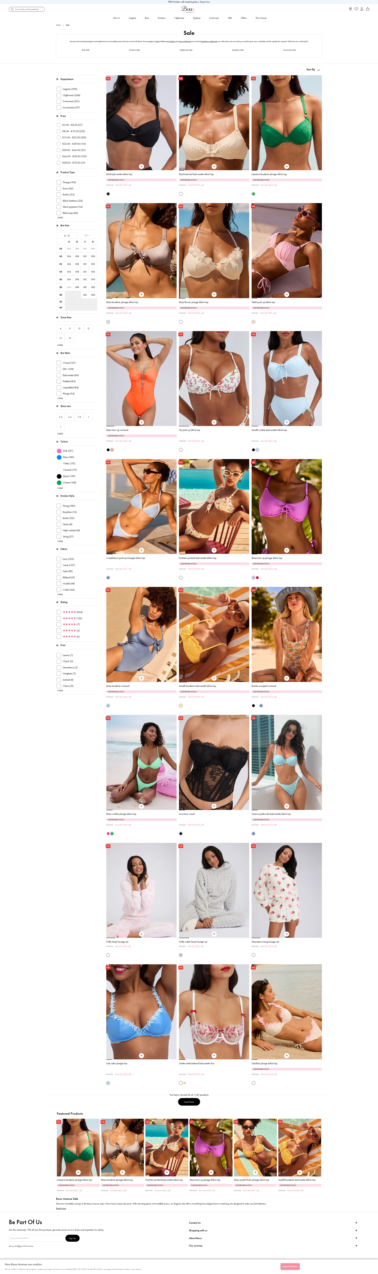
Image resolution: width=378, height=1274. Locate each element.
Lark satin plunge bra (116, 1063)
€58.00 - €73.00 (73, 162)
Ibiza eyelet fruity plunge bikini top (162, 1179)
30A (69, 256)
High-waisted (71, 530)
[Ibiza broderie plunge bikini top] (141, 294)
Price (63, 116)
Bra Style (65, 353)
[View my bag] (367, 10)
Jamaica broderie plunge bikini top (269, 174)
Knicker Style (67, 495)
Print (63, 645)
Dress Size (66, 317)
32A (69, 264)
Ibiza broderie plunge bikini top (122, 302)
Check (68, 661)
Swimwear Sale (289, 50)
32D (93, 264)
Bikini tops (70, 213)
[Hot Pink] (108, 833)
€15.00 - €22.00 (74, 137)
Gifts (230, 18)
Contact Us (195, 1222)
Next (319, 1150)
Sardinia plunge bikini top (264, 1063)
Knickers (162, 18)
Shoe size (66, 406)
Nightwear (179, 18)
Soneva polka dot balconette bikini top (271, 813)
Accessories (71, 107)
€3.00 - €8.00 (72, 124)
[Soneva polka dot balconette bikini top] (287, 806)
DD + (87, 235)
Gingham (69, 673)
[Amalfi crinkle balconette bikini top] (287, 422)
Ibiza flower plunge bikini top (193, 302)
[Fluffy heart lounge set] (141, 934)
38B (77, 287)
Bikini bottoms (73, 200)
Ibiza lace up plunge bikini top (267, 557)
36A (69, 279)
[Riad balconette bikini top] (141, 166)
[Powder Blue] (257, 450)
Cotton (69, 589)
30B (77, 256)
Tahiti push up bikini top (263, 302)
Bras (147, 18)
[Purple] (253, 578)
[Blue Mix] (108, 578)
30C (85, 256)
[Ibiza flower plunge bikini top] (214, 294)
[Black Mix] (253, 705)
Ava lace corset (187, 813)
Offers (244, 18)
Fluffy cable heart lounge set (193, 941)
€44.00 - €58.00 (74, 156)
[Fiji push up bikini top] (214, 422)
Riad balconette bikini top (119, 174)
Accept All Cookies (290, 1266)
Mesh (69, 565)
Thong (69, 505)
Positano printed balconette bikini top (197, 557)
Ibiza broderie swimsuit (117, 685)
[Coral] (112, 450)
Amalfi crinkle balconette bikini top (269, 430)
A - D (66, 235)
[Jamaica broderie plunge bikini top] (287, 166)
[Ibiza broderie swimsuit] (141, 678)
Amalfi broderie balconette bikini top (197, 685)
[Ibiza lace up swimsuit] (141, 422)
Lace (68, 559)
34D (93, 271)
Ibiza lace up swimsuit (117, 430)
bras (157, 41)
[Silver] (108, 322)
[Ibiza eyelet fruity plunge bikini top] (166, 1147)
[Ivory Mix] (181, 450)
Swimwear (214, 18)
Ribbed (69, 577)
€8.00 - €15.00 (73, 131)
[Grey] (181, 955)
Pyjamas (197, 18)
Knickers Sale (134, 50)
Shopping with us (198, 1230)
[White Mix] (181, 1083)
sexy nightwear (185, 41)
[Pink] (253, 322)
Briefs (69, 194)
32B (77, 264)
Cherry (68, 686)
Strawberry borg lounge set (265, 941)
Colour (64, 441)
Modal (69, 583)
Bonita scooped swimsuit (264, 685)
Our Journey (196, 1245)
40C (85, 294)
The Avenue (261, 18)
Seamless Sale (238, 50)
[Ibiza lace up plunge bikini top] (287, 550)
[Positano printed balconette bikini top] (214, 550)
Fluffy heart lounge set (117, 941)
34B (77, 271)
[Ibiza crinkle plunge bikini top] (141, 806)
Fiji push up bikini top (189, 430)
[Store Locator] (350, 10)
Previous (59, 1150)
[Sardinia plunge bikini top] (287, 1055)
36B (77, 279)
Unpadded (71, 387)
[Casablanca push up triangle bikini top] (141, 550)
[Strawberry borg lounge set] (287, 934)
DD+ (68, 369)
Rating (64, 602)
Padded (69, 381)
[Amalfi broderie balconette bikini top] (214, 678)
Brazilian (70, 512)
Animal (68, 679)
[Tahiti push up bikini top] (287, 294)
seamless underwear (209, 41)
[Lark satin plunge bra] (141, 1055)
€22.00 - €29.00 (74, 143)
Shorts (67, 524)
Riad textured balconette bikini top (196, 174)
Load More (189, 1101)
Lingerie (132, 18)
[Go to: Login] (361, 9)
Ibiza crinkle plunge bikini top (121, 813)
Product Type (68, 172)
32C (85, 264)
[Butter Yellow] (184, 1083)
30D (93, 256)
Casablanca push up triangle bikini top (125, 557)
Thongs (69, 182)
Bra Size (65, 225)
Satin (68, 571)
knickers (172, 41)
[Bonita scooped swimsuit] (287, 678)
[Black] (108, 194)
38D (93, 287)
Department (67, 79)
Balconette (71, 375)
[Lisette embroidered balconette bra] (214, 1055)
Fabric (64, 549)
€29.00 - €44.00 (74, 150)
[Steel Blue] (108, 705)
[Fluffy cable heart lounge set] (214, 934)
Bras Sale (85, 50)
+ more (60, 217)
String (68, 536)
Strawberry (70, 667)
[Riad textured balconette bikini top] (214, 166)
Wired (69, 362)
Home (58, 25)
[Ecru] (181, 194)
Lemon (68, 655)
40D (93, 294)
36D (93, 279)
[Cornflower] (108, 1083)
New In (116, 18)
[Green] (253, 194)
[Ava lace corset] (214, 806)
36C (85, 279)
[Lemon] (181, 705)
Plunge (69, 393)
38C (85, 287)
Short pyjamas (73, 206)
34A (69, 271)
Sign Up (72, 1238)
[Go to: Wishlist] (356, 9)
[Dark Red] (257, 578)
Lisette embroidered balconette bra (196, 1063)
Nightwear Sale (186, 50)
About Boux (195, 1238)
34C (85, 271)
